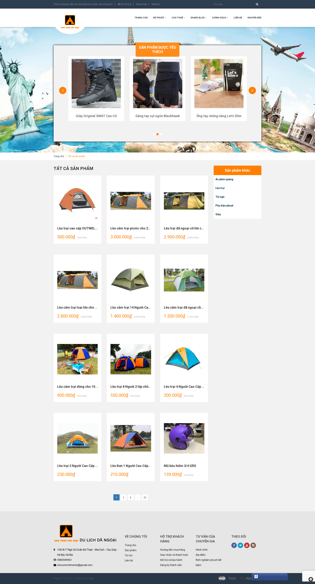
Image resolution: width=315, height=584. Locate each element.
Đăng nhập (141, 4)
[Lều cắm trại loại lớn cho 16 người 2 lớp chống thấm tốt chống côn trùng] (77, 280)
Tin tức (129, 555)
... (138, 497)
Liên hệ (238, 17)
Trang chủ (130, 545)
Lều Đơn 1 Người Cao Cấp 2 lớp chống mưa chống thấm (151, 466)
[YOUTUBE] (247, 545)
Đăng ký (156, 4)
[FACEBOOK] (234, 545)
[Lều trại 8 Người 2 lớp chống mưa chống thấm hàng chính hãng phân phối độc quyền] (130, 359)
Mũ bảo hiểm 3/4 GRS (180, 466)
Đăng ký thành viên (171, 565)
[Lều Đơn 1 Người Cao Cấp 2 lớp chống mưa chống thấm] (130, 438)
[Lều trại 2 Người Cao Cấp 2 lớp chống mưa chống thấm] (77, 438)
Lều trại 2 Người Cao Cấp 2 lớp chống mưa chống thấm (97, 466)
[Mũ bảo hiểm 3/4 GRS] (184, 438)
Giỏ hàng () (125, 4)
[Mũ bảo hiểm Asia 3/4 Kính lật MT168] (219, 83)
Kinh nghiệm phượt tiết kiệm (208, 562)
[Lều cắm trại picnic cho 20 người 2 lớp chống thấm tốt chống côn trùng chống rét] (130, 201)
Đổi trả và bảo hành (171, 559)
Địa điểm (201, 554)
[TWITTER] (240, 545)
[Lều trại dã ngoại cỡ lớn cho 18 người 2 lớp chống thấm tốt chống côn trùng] (184, 201)
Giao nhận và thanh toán (174, 554)
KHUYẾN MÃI (254, 17)
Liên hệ (129, 560)
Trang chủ (141, 17)
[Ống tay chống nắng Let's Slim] (158, 83)
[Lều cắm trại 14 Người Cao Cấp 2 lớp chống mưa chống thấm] (130, 280)
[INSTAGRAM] (253, 545)
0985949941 (64, 559)
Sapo (91, 578)
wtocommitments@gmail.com (74, 565)
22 (145, 497)
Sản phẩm (131, 550)
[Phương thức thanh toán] (240, 578)
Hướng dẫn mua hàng (172, 549)
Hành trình (202, 549)
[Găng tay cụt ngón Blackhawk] (96, 83)
